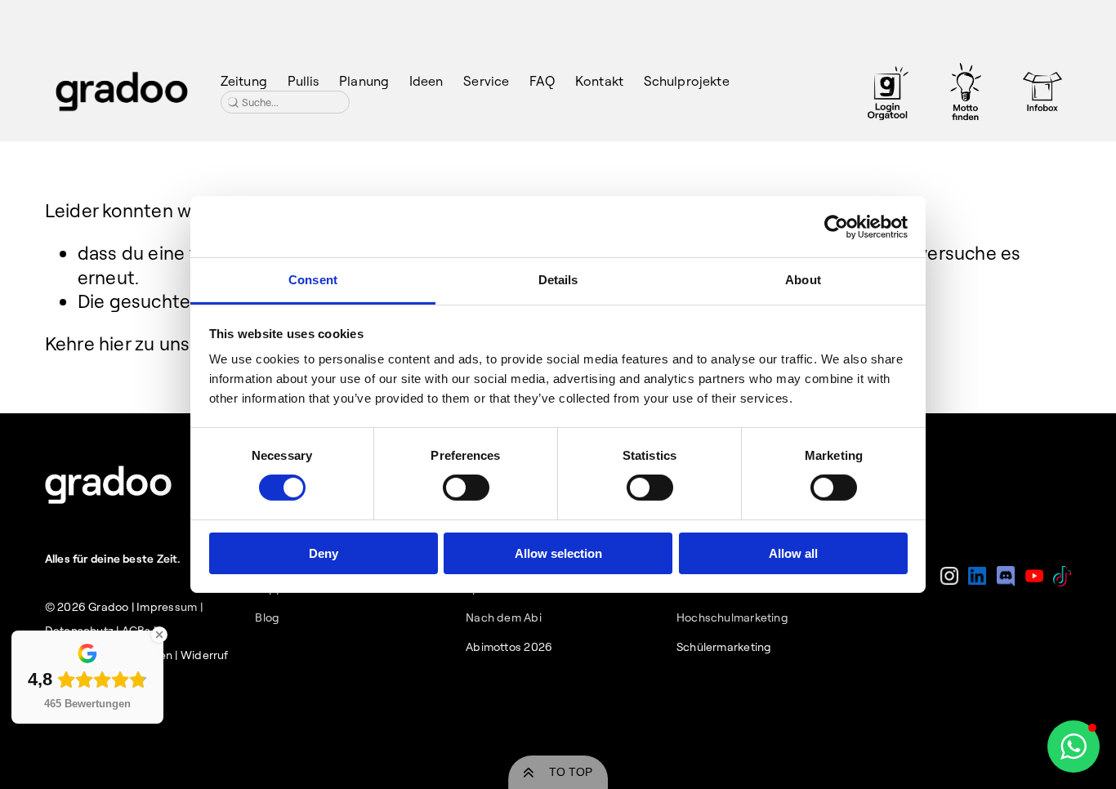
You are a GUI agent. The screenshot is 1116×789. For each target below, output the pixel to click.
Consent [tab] (312, 280)
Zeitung (244, 81)
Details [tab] (558, 280)
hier (115, 343)
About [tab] (803, 280)
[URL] (888, 91)
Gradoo (108, 607)
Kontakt (599, 81)
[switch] (466, 488)
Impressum (166, 607)
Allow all (793, 553)
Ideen (426, 81)
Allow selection (558, 553)
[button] (1073, 746)
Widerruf (205, 655)
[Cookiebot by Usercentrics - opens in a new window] (836, 226)
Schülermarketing (724, 647)
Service (486, 81)
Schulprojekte (687, 81)
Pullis (303, 81)
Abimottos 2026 (509, 647)
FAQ (542, 81)
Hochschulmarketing (732, 617)
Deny (323, 553)
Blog (267, 617)
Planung (364, 81)
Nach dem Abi (504, 617)
